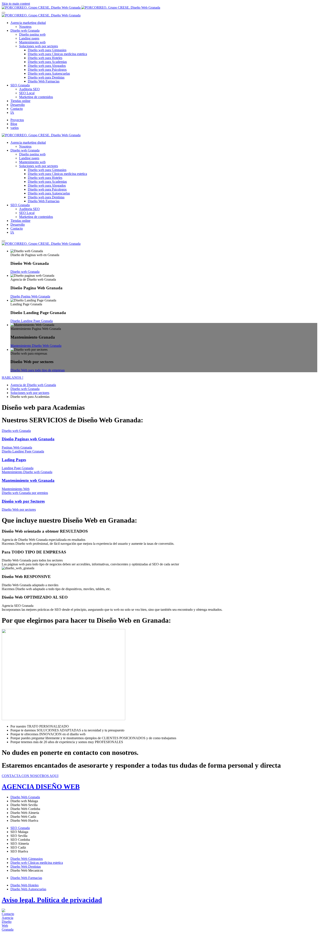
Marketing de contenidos (36, 97)
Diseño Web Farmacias (43, 81)
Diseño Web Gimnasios (26, 859)
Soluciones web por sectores (38, 46)
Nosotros (25, 26)
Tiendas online (20, 101)
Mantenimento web (32, 42)
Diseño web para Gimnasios (47, 50)
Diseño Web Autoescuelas (28, 889)
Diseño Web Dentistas (25, 866)
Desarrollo (17, 105)
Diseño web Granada (24, 30)
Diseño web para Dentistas (46, 77)
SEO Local (27, 93)
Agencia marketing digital (28, 23)
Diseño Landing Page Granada (31, 321)
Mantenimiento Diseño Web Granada (35, 345)
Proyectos (17, 120)
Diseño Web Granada (25, 797)
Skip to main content (16, 3)
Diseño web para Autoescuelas (49, 73)
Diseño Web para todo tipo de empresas (37, 370)
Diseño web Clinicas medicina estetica (36, 862)
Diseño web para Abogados (47, 65)
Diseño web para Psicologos (47, 69)
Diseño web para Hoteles (45, 58)
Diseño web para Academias (47, 62)
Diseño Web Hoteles (24, 885)
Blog (13, 124)
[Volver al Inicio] (81, 7)
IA (12, 112)
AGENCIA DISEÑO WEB (41, 786)
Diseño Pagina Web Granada (30, 296)
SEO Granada (20, 85)
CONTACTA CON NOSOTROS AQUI (30, 776)
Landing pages (29, 38)
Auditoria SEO (29, 89)
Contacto (16, 108)
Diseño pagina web (32, 34)
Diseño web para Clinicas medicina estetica (57, 54)
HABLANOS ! (12, 377)
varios (14, 128)
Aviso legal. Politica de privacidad (52, 900)
